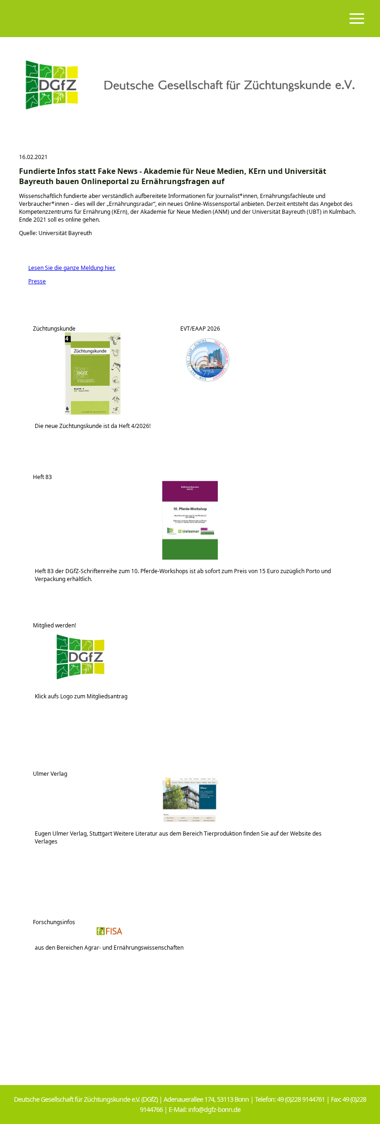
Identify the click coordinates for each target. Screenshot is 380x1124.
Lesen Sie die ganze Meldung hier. (67, 268)
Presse (32, 281)
